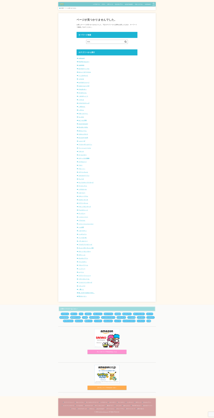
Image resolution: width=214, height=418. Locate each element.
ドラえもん (81, 220)
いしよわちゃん (83, 75)
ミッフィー (81, 268)
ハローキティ (82, 230)
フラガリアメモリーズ (85, 244)
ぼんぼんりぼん (83, 127)
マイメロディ (82, 261)
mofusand (147, 4)
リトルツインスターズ (85, 282)
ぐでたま (81, 99)
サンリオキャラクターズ (86, 182)
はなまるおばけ (129, 4)
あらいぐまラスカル (84, 72)
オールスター (82, 155)
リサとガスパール (83, 279)
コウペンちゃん (83, 172)
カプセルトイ (82, 161)
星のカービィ (82, 296)
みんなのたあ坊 (83, 137)
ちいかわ (81, 117)
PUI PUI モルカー (83, 61)
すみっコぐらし (139, 4)
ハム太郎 (81, 227)
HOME (62, 8)
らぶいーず (81, 141)
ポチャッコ (110, 4)
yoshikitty (81, 65)
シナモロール (96, 4)
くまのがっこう (83, 96)
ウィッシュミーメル (84, 148)
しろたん (81, 110)
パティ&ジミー (83, 241)
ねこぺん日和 (82, 120)
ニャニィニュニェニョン (86, 224)
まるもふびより (83, 134)
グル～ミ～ (81, 168)
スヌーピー (81, 193)
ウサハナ (81, 151)
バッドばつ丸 (82, 237)
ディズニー (81, 213)
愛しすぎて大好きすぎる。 (86, 293)
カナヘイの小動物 (83, 158)
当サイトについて (130, 408)
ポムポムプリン (119, 4)
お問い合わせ (140, 408)
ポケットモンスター (84, 251)
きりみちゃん (82, 92)
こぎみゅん (81, 106)
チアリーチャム (83, 203)
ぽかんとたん (82, 130)
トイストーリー (83, 217)
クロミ (103, 4)
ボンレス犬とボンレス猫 (86, 248)
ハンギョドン (82, 234)
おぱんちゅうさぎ (83, 86)
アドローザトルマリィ (85, 144)
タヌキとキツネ (83, 199)
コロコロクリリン (83, 175)
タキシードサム (83, 196)
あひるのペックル (83, 68)
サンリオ (81, 179)
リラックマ (81, 286)
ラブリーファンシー (84, 275)
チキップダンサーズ (84, 206)
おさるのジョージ (83, 82)
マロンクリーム (83, 265)
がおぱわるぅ (82, 89)
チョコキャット (83, 210)
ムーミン (81, 272)
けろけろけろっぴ (83, 103)
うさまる (81, 79)
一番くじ (81, 289)
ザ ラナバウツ (82, 186)
